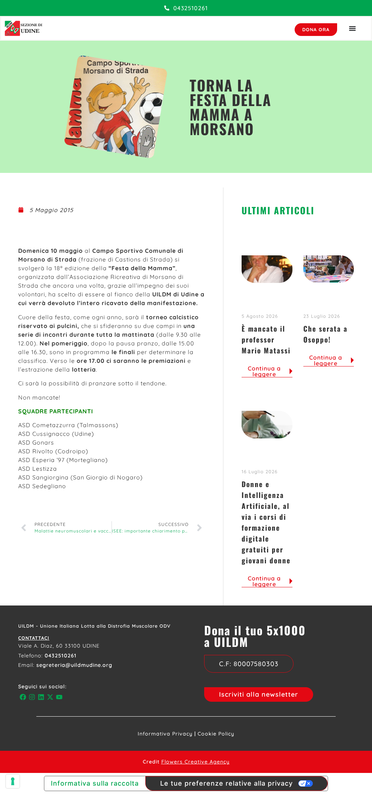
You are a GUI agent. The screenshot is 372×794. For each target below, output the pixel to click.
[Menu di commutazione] (352, 28)
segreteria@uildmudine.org (74, 665)
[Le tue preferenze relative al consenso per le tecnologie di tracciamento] (13, 781)
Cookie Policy (216, 733)
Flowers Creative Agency (195, 761)
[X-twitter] (50, 697)
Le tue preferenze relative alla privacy (226, 783)
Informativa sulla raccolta (95, 783)
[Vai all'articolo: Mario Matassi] (267, 269)
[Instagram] (31, 697)
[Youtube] (59, 697)
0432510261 (61, 655)
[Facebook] (22, 697)
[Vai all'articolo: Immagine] (267, 424)
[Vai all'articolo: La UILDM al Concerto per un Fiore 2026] (328, 269)
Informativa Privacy (165, 733)
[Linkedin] (40, 697)
